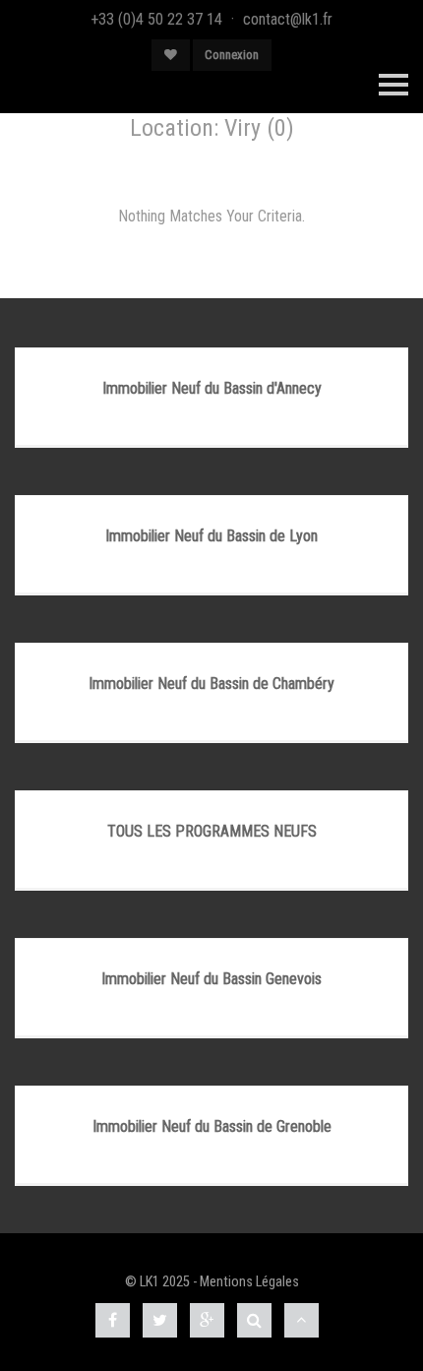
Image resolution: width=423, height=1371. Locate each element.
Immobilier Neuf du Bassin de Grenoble (212, 1126)
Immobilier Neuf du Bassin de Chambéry (211, 683)
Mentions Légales (249, 1282)
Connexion (232, 54)
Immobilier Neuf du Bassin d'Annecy (212, 388)
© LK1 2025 (157, 1282)
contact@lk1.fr (287, 19)
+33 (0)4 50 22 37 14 (156, 19)
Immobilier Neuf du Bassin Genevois (211, 978)
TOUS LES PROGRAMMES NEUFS (212, 831)
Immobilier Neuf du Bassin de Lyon (211, 536)
